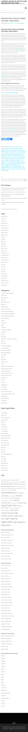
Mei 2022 (3, 269)
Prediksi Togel (4, 646)
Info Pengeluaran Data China (11, 92)
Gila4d (2, 325)
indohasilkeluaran (8, 492)
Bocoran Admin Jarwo (6, 559)
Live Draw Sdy (4, 431)
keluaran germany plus (16, 154)
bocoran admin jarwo (6, 309)
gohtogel (3, 685)
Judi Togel (3, 336)
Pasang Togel (4, 361)
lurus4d (2, 357)
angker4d (3, 658)
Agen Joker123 (4, 297)
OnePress (11, 728)
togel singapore (20, 169)
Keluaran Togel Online (6, 641)
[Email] (8, 139)
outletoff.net (10, 157)
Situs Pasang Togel (5, 570)
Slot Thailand (4, 389)
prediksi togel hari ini (6, 371)
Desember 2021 (5, 280)
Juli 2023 (3, 237)
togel (2, 519)
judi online (20, 493)
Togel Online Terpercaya (6, 540)
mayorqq (10, 500)
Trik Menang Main (5, 629)
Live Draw (3, 343)
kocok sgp (3, 458)
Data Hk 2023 (4, 419)
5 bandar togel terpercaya (7, 480)
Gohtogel (3, 327)
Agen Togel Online (5, 302)
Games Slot (3, 323)
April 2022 (3, 271)
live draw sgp (15, 156)
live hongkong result (5, 352)
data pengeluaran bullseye (7, 311)
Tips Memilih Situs (5, 594)
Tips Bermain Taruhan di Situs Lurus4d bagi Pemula (13, 192)
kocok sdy (3, 461)
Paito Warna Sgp (5, 445)
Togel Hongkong (5, 398)
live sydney (3, 355)
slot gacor (17, 508)
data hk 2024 (4, 465)
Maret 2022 (3, 273)
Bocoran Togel (4, 649)
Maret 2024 (3, 221)
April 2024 (3, 218)
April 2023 (3, 244)
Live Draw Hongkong (6, 345)
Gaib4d (2, 320)
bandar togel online (7, 486)
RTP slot (3, 382)
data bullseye (10, 488)
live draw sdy (9, 498)
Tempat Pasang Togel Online (8, 394)
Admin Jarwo (4, 295)
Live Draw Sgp (4, 433)
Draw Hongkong (5, 318)
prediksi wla (3, 377)
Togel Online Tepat (5, 624)
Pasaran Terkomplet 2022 (7, 553)
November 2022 (5, 255)
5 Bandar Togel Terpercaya (7, 293)
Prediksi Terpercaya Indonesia (8, 636)
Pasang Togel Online (9, 505)
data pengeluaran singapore (7, 316)
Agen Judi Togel (4, 481)
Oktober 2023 (4, 232)
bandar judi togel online (9, 484)
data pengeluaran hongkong (7, 313)
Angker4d (3, 304)
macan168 (3, 687)
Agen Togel (10, 481)
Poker (2, 364)
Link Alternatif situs (5, 592)
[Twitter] (5, 139)
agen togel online (16, 481)
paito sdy (21, 158)
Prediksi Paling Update (6, 638)
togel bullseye (4, 396)
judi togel (12, 153)
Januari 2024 (4, 225)
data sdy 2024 (4, 468)
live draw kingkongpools (6, 454)
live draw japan (4, 470)
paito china (4, 158)
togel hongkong (11, 518)
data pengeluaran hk (15, 150)
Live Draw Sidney (5, 348)
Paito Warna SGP (12, 163)
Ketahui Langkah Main (6, 621)
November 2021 (5, 283)
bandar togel (21, 484)
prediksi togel (17, 167)
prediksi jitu (9, 167)
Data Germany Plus (5, 417)
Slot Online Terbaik (5, 556)
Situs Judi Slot (4, 568)
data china (16, 148)
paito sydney (4, 160)
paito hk (3, 451)
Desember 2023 (5, 228)
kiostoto (19, 495)
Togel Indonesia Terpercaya (7, 616)
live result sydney (4, 500)
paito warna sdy (10, 130)
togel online (11, 169)
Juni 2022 (3, 266)
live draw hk (3, 498)
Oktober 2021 (4, 285)
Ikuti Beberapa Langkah (6, 586)
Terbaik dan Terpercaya (6, 597)
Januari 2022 (4, 278)
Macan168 (3, 359)
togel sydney (5, 170)
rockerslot (3, 695)
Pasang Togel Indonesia (6, 613)
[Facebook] (2, 139)
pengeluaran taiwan (7, 166)
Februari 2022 (4, 276)
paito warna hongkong (13, 161)
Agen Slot (3, 300)
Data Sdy (3, 422)
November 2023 (5, 230)
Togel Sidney (4, 403)
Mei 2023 (3, 241)
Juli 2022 (3, 264)
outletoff (16, 500)
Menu (25, 8)
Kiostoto (3, 341)
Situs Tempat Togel (5, 565)
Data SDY (8, 490)
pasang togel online (5, 693)
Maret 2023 (3, 246)
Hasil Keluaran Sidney (6, 329)
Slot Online (3, 387)
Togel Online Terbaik (6, 610)
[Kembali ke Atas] (14, 723)
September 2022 (5, 260)
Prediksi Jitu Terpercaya (6, 644)
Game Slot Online (5, 576)
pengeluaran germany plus (12, 164)
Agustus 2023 (4, 234)
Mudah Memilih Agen (6, 618)
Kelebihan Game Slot (6, 581)
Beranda (2, 12)
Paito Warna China (14, 160)
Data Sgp (13, 151)
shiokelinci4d (4, 690)
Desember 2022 (5, 253)
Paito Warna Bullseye (6, 435)
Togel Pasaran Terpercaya (7, 545)
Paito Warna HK (14, 503)
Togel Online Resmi (5, 551)
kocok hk (3, 456)
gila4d (2, 674)
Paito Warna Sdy (5, 442)
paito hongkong (13, 158)
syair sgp (3, 703)
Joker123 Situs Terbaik (6, 600)
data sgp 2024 (4, 463)
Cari (2, 177)
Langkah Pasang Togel (6, 626)
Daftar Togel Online (5, 589)
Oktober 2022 (4, 257)
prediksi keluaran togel (6, 368)
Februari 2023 (4, 248)
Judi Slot (3, 334)
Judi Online (11, 146)
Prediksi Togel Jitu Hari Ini (7, 373)
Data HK (24, 488)
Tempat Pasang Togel (6, 391)
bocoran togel (8, 148)
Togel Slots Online (5, 548)
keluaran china (5, 154)
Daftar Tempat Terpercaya (7, 573)
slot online (14, 510)
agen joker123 (16, 480)
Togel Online (18, 146)
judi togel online (20, 153)
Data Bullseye (4, 413)
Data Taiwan (4, 153)
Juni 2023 (3, 239)
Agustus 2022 (4, 262)
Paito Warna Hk (4, 440)
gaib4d (2, 669)
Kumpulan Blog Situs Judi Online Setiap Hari (14, 2)
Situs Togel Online (5, 537)
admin (22, 23)
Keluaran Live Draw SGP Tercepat (9, 339)
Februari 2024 (4, 223)
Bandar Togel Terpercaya (20, 486)
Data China (3, 415)
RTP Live (3, 380)
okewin (2, 701)
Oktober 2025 (4, 216)
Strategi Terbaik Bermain (7, 602)
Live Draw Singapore (6, 350)
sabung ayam (4, 384)
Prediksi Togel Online (6, 375)
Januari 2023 (4, 251)
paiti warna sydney (19, 157)
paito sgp (3, 449)
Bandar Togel (4, 307)
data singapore (21, 151)
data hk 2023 (3, 490)
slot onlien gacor (5, 510)
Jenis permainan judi (5, 578)
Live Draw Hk (4, 429)
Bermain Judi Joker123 (6, 605)
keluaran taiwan (6, 156)
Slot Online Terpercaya (6, 543)
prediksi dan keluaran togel (7, 366)
